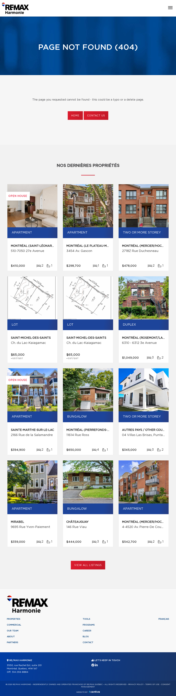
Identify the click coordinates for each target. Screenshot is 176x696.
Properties (13, 619)
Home (75, 116)
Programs (89, 625)
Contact (88, 642)
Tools (86, 619)
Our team (12, 631)
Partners (12, 642)
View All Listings (88, 565)
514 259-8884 (20, 672)
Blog (86, 637)
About (11, 637)
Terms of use (152, 684)
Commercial (14, 625)
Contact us (96, 116)
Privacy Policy (136, 684)
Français (163, 619)
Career (87, 631)
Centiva (94, 692)
